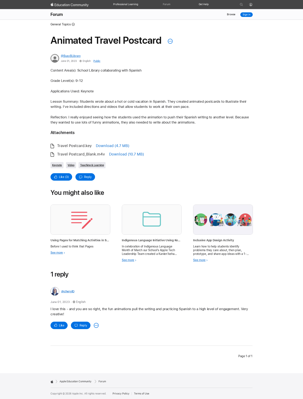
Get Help (204, 4)
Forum (166, 4)
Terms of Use (141, 393)
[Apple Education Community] (70, 5)
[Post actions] (169, 41)
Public (96, 61)
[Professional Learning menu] (140, 4)
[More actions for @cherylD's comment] (96, 325)
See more (56, 252)
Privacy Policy (121, 393)
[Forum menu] (172, 4)
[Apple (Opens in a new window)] (51, 382)
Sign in (246, 14)
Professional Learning (125, 4)
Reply (88, 177)
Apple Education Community (76, 381)
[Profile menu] (254, 5)
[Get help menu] (211, 4)
